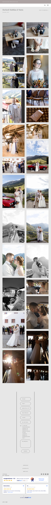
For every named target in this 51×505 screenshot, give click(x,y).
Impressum (25, 465)
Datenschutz (26, 468)
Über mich (25, 471)
